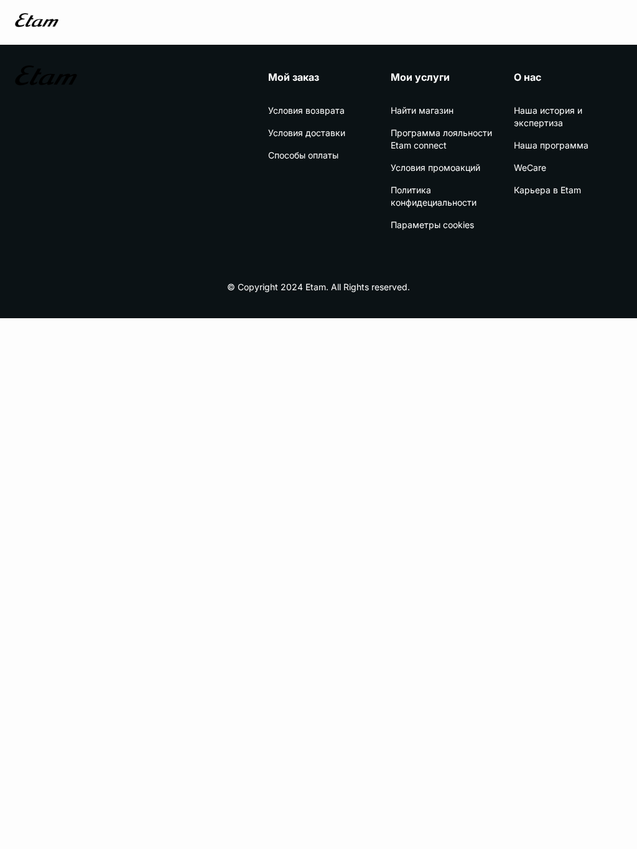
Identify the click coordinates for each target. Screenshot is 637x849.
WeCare (530, 167)
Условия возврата (306, 110)
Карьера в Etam (547, 190)
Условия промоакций (435, 167)
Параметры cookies (432, 224)
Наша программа (551, 145)
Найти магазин (422, 110)
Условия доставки (306, 132)
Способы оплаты (303, 155)
